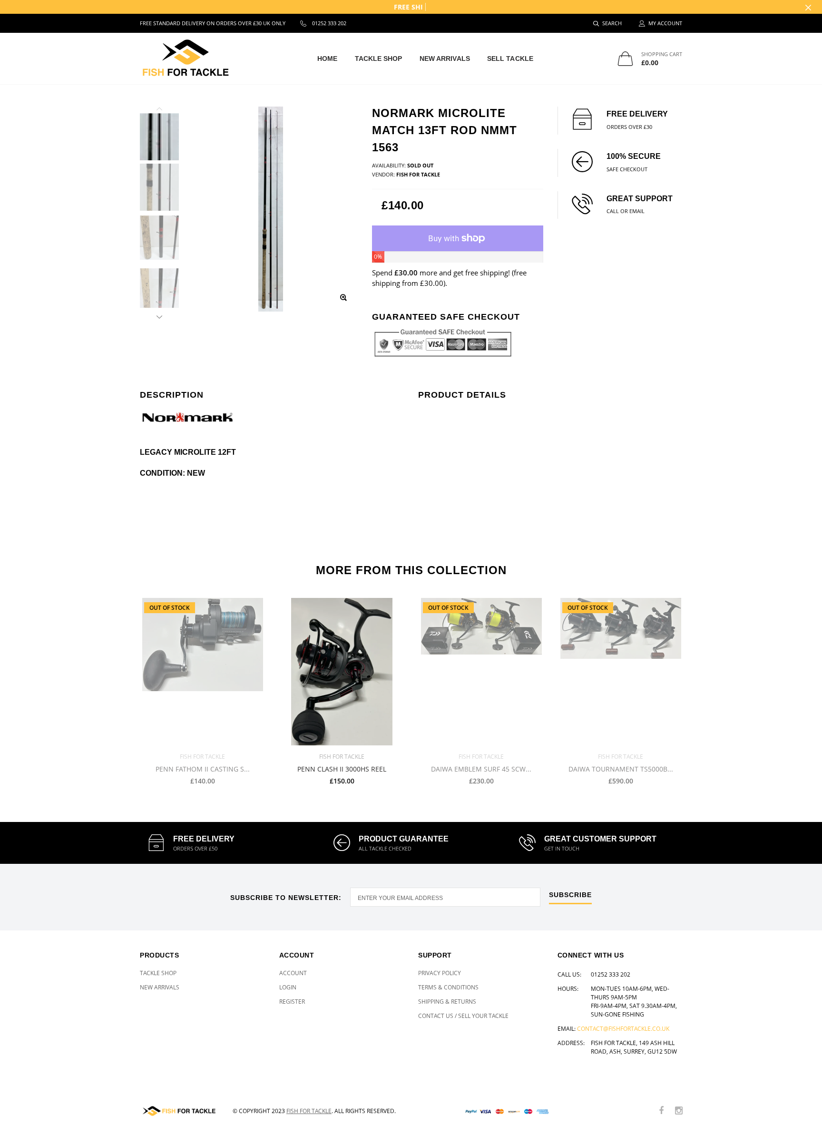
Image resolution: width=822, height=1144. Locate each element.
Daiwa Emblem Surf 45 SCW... (481, 769)
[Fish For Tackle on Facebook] (661, 1111)
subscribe (570, 895)
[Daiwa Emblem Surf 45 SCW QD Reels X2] (481, 671)
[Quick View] (391, 610)
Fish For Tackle (309, 1111)
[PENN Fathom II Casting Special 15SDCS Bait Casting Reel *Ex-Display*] (202, 671)
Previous (159, 110)
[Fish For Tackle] (179, 1111)
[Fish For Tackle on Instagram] (679, 1111)
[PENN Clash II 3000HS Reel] (341, 671)
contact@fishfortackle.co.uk (623, 1029)
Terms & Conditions (448, 987)
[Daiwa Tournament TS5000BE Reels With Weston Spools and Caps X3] (620, 671)
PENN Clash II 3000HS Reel (341, 769)
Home (327, 58)
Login (287, 987)
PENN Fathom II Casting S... (203, 769)
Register (292, 1001)
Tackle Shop (378, 58)
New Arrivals (445, 58)
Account (293, 973)
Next (159, 315)
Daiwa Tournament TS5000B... (620, 769)
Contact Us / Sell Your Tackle (463, 1016)
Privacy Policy (439, 973)
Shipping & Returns (447, 1001)
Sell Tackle (510, 58)
